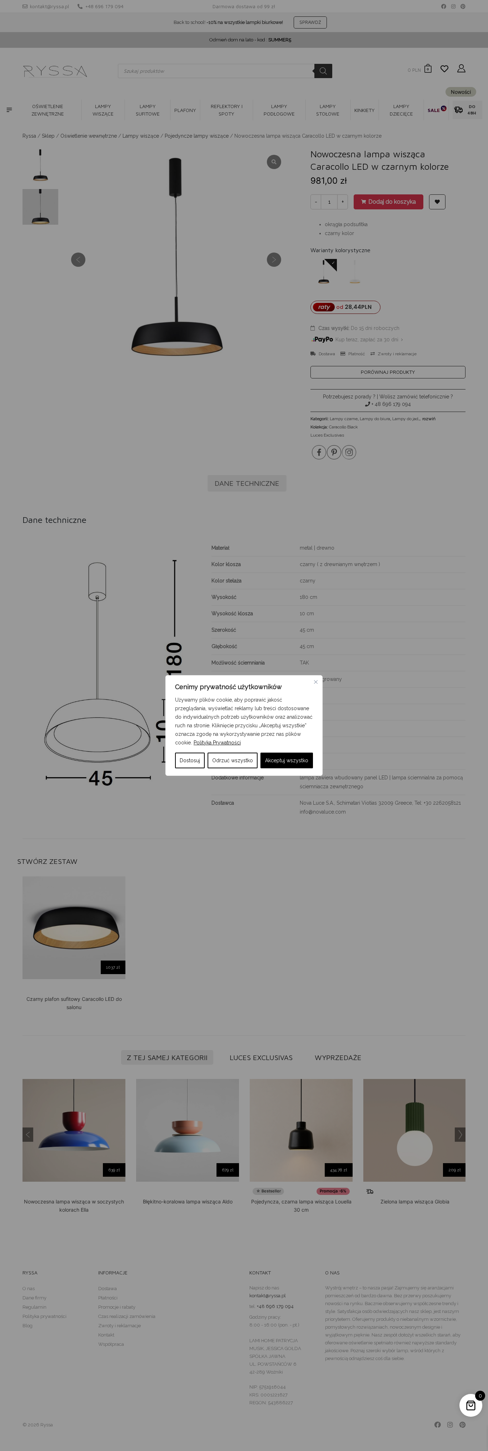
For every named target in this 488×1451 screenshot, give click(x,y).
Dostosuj (190, 760)
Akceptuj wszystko (286, 760)
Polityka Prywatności (217, 742)
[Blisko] (316, 682)
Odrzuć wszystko (232, 760)
